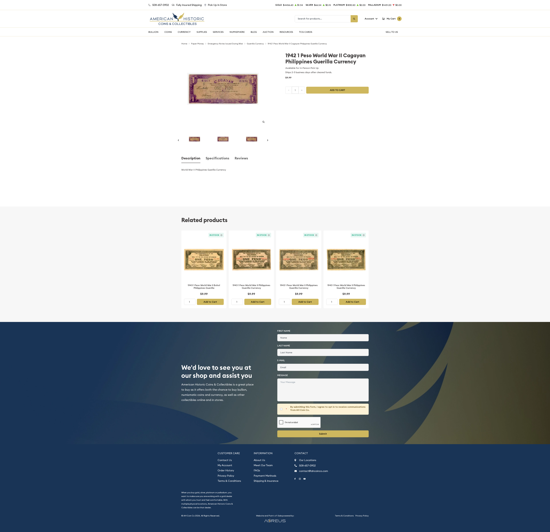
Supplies (202, 31)
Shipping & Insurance (266, 480)
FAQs (257, 470)
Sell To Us (392, 31)
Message (282, 375)
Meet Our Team (263, 465)
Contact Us (225, 460)
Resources (286, 31)
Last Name (283, 345)
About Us (259, 460)
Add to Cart (210, 301)
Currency (184, 31)
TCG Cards (305, 31)
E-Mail (281, 360)
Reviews (241, 158)
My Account (225, 465)
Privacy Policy (226, 475)
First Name (283, 330)
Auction (268, 31)
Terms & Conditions (229, 480)
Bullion (153, 31)
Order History (226, 470)
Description (190, 158)
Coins (168, 31)
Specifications (217, 158)
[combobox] (323, 18)
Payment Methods (265, 475)
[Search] (354, 18)
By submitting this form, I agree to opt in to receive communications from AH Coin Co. (327, 408)
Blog (254, 31)
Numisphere (237, 31)
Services (218, 31)
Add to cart (337, 90)
